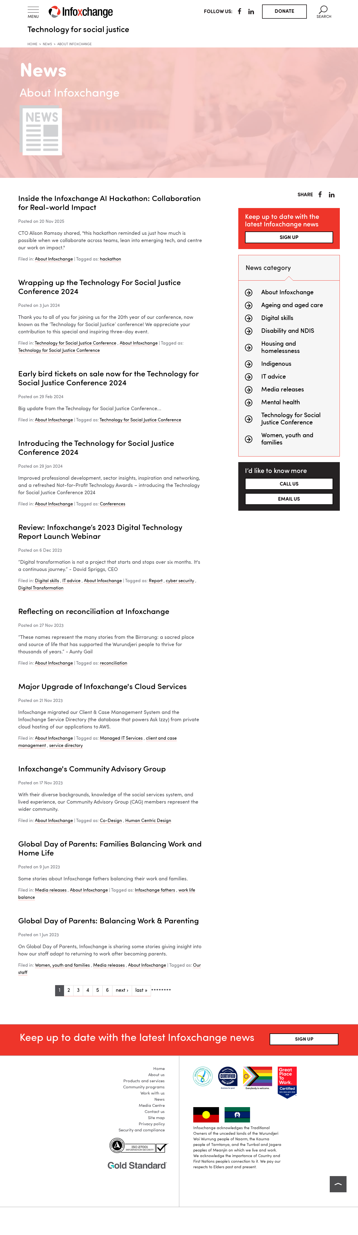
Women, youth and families (62, 965)
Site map (156, 1118)
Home (32, 44)
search (324, 12)
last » (141, 990)
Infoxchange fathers (155, 890)
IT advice (71, 581)
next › (122, 990)
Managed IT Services (121, 738)
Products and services (144, 1081)
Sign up (289, 237)
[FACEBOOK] (239, 12)
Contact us (155, 1112)
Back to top (338, 1184)
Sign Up (304, 1039)
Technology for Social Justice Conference (75, 343)
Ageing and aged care (292, 305)
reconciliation (113, 663)
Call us (289, 484)
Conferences (112, 504)
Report (155, 581)
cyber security (180, 581)
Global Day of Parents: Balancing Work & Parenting (108, 921)
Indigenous (276, 364)
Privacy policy (152, 1124)
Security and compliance (142, 1130)
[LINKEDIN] (251, 12)
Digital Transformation (40, 588)
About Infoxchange (54, 259)
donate (284, 11)
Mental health (280, 403)
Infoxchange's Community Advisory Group (92, 769)
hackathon (110, 259)
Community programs (144, 1087)
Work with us (152, 1093)
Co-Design (111, 821)
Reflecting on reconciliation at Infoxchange (93, 612)
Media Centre (152, 1106)
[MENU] (33, 10)
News (47, 44)
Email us (289, 499)
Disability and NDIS (287, 331)
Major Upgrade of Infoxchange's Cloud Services (102, 687)
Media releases (51, 890)
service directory (66, 746)
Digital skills (47, 581)
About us (156, 1075)
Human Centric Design (148, 821)
